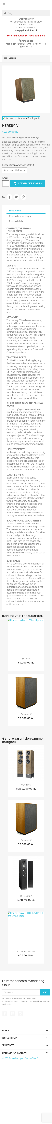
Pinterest (23, 197)
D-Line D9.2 (26, 896)
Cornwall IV (26, 714)
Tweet (16, 197)
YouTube (12, 1013)
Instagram (20, 1013)
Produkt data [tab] (16, 221)
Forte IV (26, 658)
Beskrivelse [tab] (15, 210)
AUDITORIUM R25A (26, 951)
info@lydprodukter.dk (26, 30)
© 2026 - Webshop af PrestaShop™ (20, 1058)
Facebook (4, 1013)
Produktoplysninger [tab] (20, 216)
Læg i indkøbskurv (27, 183)
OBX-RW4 (26, 784)
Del (9, 197)
